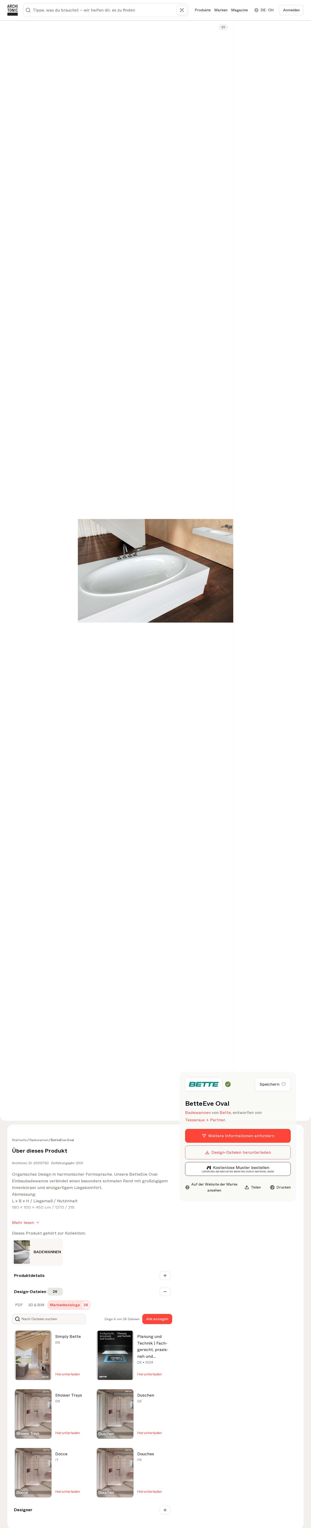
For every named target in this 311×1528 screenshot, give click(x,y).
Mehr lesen (23, 1223)
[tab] (18, 1305)
